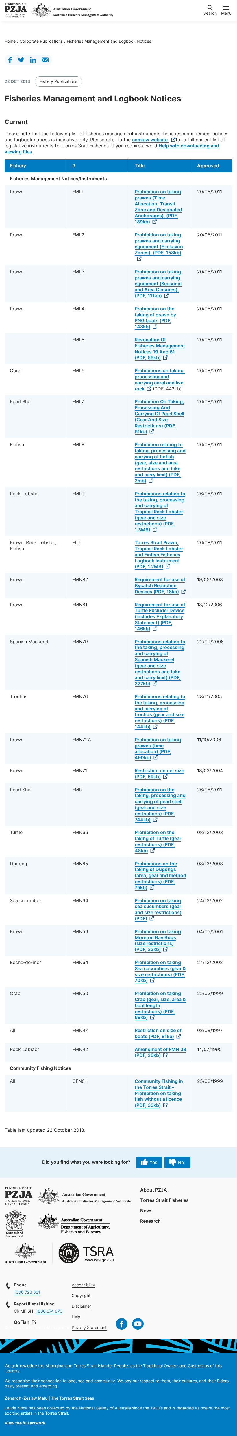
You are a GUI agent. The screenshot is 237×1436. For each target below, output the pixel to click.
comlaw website (150, 139)
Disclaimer (81, 1306)
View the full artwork (25, 1422)
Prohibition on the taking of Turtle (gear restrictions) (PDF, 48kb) (158, 841)
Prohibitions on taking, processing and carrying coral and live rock (160, 379)
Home (10, 41)
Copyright (81, 1295)
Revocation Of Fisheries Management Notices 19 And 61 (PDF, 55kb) (160, 348)
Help (76, 1316)
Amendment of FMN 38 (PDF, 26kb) (160, 1052)
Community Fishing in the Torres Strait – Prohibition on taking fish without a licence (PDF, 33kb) (159, 1093)
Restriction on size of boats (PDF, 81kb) (158, 1033)
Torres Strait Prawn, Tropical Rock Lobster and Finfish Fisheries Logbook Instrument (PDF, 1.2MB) (159, 554)
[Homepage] (16, 10)
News (146, 1210)
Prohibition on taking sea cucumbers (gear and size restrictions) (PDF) (158, 909)
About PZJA (153, 1190)
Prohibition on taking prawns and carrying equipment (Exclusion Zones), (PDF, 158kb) (159, 243)
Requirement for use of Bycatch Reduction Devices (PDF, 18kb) (160, 585)
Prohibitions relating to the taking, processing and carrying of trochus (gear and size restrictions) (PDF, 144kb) (160, 711)
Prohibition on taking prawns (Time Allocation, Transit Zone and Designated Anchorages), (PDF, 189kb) (158, 207)
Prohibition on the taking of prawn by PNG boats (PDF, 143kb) (155, 317)
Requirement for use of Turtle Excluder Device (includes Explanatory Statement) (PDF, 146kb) (160, 616)
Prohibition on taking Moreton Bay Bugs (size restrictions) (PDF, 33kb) (158, 940)
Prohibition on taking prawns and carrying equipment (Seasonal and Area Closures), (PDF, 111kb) (158, 284)
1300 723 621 (27, 1291)
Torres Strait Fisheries (164, 1200)
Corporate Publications (41, 41)
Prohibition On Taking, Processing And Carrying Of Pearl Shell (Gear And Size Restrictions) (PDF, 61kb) (159, 416)
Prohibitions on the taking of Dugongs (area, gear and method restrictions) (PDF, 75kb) (160, 875)
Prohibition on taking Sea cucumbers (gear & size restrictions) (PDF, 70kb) (160, 971)
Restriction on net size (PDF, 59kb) (159, 773)
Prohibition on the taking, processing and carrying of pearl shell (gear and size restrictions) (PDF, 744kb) (160, 804)
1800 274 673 (49, 1311)
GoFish (22, 1322)
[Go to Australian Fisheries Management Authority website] (72, 10)
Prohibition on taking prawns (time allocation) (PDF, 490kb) (158, 748)
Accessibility (83, 1284)
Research (150, 1221)
